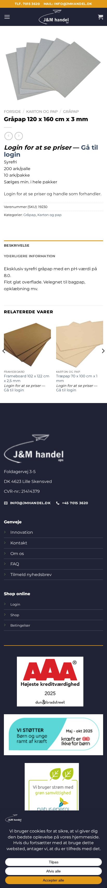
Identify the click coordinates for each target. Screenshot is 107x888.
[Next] (103, 361)
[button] (7, 16)
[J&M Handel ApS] (53, 17)
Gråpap (71, 111)
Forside (12, 111)
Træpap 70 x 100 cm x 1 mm (76, 378)
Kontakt (18, 542)
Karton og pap (42, 111)
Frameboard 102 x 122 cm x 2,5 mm (26, 378)
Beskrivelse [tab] (16, 245)
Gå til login (14, 390)
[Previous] (4, 361)
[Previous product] (19, 136)
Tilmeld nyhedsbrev (31, 574)
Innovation (21, 532)
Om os (17, 553)
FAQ (14, 563)
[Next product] (8, 136)
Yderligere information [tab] (30, 256)
